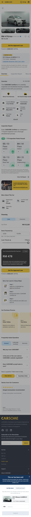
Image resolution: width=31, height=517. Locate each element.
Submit (15, 513)
